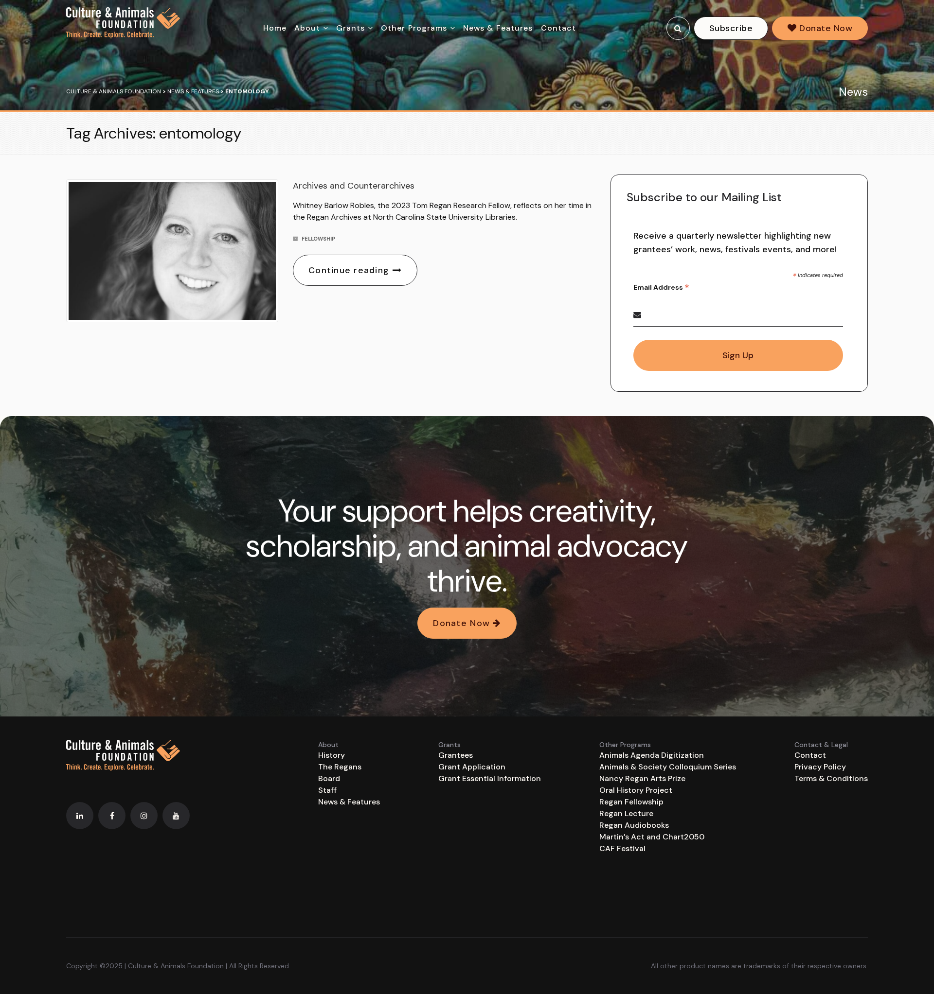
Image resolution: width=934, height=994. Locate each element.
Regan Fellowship (631, 802)
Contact (558, 28)
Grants (350, 28)
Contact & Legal (821, 744)
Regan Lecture (626, 813)
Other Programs (414, 28)
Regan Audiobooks (634, 825)
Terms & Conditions (831, 778)
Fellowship (318, 238)
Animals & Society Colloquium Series (667, 767)
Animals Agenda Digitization (651, 755)
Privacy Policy (820, 767)
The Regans (339, 767)
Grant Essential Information (489, 778)
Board (329, 778)
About (307, 28)
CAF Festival (622, 848)
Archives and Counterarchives (353, 186)
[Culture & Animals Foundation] (123, 22)
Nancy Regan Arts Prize (642, 778)
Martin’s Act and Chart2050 (651, 837)
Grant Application (471, 767)
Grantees (455, 755)
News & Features (498, 28)
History (331, 755)
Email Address (661, 287)
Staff (327, 790)
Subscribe (731, 28)
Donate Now (824, 28)
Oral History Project (635, 790)
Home (275, 28)
